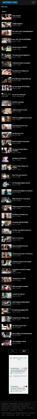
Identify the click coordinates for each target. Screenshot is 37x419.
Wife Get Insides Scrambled (20, 286)
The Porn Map (16, 408)
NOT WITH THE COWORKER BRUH (22, 31)
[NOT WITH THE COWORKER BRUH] (6, 32)
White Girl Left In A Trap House (21, 198)
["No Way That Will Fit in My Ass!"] (6, 231)
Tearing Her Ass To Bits (19, 278)
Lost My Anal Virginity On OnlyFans (22, 190)
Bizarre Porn (25, 406)
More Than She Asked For (19, 175)
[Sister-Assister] (6, 17)
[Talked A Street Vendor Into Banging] (6, 167)
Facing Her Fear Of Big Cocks (20, 318)
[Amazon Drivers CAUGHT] (6, 48)
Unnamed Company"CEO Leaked (21, 261)
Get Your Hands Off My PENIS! (21, 86)
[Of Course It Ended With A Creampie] (6, 150)
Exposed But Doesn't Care (19, 125)
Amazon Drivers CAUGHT (19, 47)
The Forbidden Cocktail (19, 341)
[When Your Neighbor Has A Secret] (6, 119)
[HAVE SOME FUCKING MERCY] (6, 303)
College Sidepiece (17, 23)
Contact (28, 415)
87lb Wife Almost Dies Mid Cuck (21, 78)
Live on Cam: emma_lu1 (19, 94)
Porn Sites (30, 408)
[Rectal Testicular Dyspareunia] (6, 142)
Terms (3, 415)
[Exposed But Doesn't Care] (6, 127)
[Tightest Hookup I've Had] (6, 111)
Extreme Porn (16, 406)
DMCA (18, 415)
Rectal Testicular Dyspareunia (20, 141)
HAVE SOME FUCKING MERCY (21, 302)
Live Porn (27, 404)
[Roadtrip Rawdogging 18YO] (6, 311)
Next (24, 351)
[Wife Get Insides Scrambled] (6, 287)
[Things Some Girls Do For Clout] (6, 207)
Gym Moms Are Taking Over (20, 71)
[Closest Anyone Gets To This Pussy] (6, 255)
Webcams (4, 7)
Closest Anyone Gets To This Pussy (22, 253)
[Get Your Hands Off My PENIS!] (6, 88)
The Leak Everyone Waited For (21, 55)
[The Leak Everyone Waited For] (6, 56)
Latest (4, 11)
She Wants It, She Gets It (19, 158)
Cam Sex (20, 404)
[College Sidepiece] (6, 25)
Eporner (23, 408)
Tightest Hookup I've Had (19, 110)
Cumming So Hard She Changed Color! (21, 270)
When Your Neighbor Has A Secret (22, 117)
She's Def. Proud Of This (19, 325)
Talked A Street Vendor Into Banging (20, 166)
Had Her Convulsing (18, 102)
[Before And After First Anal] (6, 247)
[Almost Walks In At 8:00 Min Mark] (6, 335)
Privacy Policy (11, 415)
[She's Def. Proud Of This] (6, 327)
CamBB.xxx (4, 404)
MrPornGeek (13, 404)
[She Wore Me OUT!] (6, 134)
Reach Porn (4, 410)
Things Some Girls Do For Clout (21, 206)
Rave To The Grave (17, 238)
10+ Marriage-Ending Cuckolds (21, 183)
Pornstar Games (6, 406)
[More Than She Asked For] (6, 176)
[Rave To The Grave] (6, 239)
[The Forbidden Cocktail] (6, 342)
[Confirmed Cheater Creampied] (6, 64)
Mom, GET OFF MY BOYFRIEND (21, 39)
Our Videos (31, 413)
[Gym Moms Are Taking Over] (6, 72)
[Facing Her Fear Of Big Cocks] (6, 319)
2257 (22, 415)
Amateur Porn (13, 410)
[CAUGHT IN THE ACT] (6, 295)
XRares (21, 410)
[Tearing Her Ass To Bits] (6, 279)
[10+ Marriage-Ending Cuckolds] (6, 184)
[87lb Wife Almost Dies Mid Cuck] (6, 80)
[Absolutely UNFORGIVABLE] (6, 223)
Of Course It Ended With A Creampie (20, 150)
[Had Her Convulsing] (6, 103)
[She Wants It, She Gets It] (6, 159)
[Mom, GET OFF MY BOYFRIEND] (6, 40)
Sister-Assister (16, 15)
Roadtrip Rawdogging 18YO (20, 310)
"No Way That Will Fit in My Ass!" (21, 230)
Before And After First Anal (20, 246)
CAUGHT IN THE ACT (18, 294)
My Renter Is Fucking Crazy (20, 214)
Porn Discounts (5, 408)
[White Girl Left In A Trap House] (6, 200)
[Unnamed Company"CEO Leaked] (6, 263)
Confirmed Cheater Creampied (21, 63)
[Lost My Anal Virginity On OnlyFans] (6, 192)
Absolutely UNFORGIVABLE (20, 222)
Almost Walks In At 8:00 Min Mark (22, 333)
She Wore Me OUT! (18, 133)
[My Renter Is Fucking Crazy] (6, 215)
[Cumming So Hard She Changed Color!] (6, 270)
